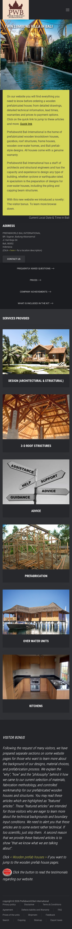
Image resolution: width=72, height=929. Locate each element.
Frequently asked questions (34, 268)
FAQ (60, 910)
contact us (13, 259)
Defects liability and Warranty (35, 910)
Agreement (8, 910)
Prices (33, 280)
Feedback (50, 915)
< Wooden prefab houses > (28, 857)
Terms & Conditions (52, 904)
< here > (12, 250)
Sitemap (38, 920)
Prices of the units (11, 915)
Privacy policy (9, 904)
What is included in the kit (33, 303)
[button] (67, 10)
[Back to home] (16, 10)
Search (6, 920)
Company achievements (33, 291)
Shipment (32, 915)
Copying (22, 920)
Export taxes (56, 920)
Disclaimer (29, 904)
